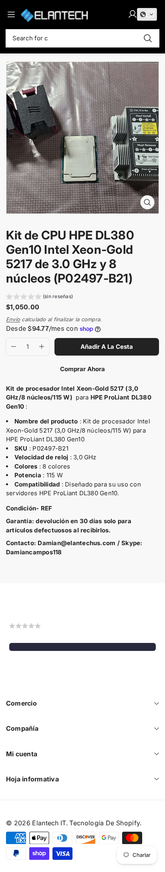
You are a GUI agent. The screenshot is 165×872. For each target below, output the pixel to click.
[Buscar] (148, 38)
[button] (39, 297)
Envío (13, 319)
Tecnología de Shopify (104, 823)
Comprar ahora (82, 369)
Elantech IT (49, 823)
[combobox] (82, 38)
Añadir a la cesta (106, 346)
